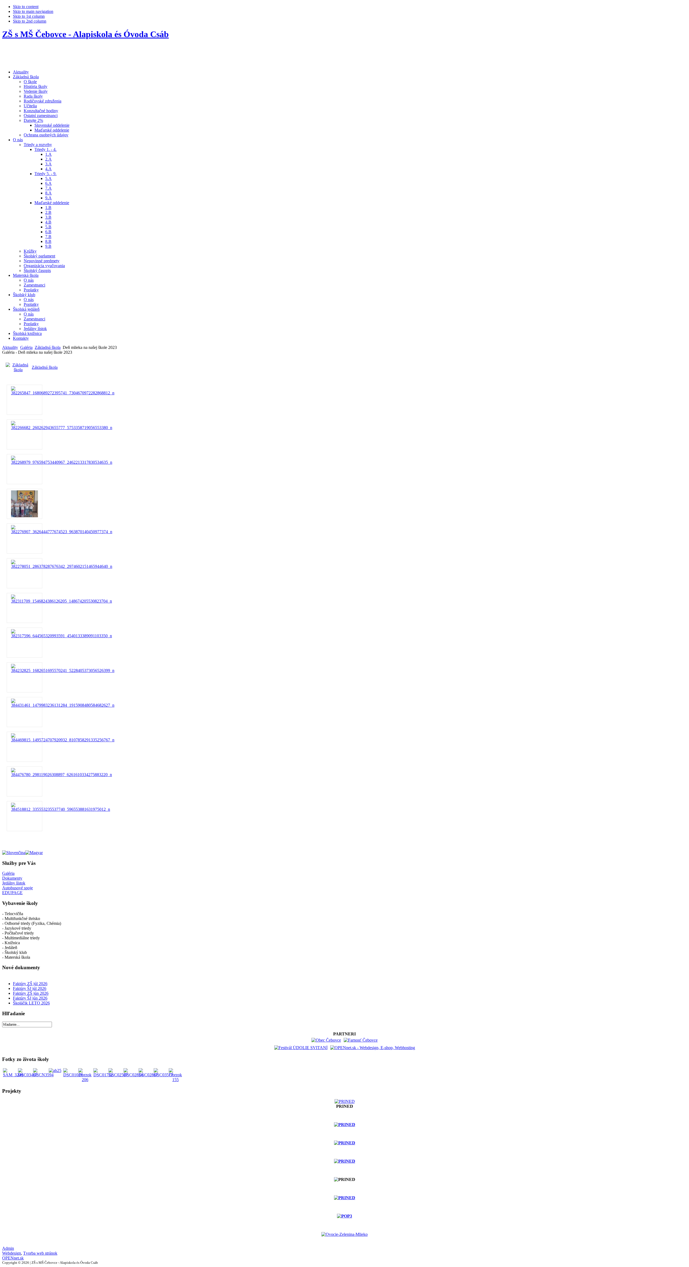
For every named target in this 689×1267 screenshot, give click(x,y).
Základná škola (48, 347)
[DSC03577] (163, 1075)
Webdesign (11, 1253)
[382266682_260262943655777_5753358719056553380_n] (61, 427)
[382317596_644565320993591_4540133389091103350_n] (61, 636)
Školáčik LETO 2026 (31, 1003)
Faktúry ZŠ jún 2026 (30, 993)
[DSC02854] (133, 1075)
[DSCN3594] (43, 1075)
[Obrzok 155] (175, 1079)
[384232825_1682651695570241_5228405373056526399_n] (62, 670)
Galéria (26, 347)
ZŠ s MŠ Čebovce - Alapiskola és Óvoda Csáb (85, 34)
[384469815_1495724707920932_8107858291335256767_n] (62, 740)
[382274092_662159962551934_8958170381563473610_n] (24, 516)
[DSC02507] (118, 1075)
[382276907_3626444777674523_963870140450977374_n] (61, 531)
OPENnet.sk (13, 1258)
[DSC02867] (148, 1075)
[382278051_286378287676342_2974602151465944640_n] (61, 566)
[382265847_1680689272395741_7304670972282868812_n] (62, 393)
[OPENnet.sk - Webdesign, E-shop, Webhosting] (372, 1047)
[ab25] (55, 1070)
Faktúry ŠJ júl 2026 (29, 988)
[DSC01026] (73, 1075)
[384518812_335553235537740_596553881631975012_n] (60, 809)
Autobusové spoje (17, 888)
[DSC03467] (27, 1075)
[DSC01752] (103, 1075)
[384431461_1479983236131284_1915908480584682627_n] (62, 705)
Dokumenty (12, 878)
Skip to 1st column (29, 16)
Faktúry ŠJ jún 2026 (30, 998)
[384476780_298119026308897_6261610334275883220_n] (61, 774)
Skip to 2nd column (29, 21)
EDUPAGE (12, 892)
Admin (8, 1248)
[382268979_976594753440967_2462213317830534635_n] (61, 462)
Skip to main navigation (33, 11)
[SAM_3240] (13, 1075)
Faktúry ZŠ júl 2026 (30, 983)
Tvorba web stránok (40, 1253)
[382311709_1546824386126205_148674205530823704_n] (61, 601)
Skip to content (25, 6)
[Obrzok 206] (85, 1079)
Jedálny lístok (13, 883)
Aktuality (10, 347)
